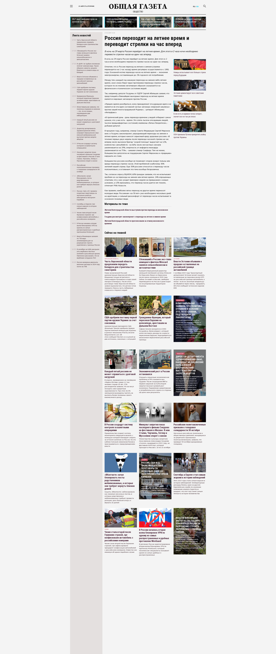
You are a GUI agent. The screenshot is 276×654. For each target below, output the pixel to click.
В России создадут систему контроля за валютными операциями (119, 427)
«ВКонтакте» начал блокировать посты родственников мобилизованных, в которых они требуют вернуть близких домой (120, 481)
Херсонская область (111, 259)
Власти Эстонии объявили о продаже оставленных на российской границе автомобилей (188, 265)
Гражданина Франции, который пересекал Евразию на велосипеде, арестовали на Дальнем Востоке (155, 321)
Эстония (176, 259)
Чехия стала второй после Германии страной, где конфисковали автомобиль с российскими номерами (119, 536)
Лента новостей (81, 35)
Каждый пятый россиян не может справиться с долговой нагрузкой (120, 374)
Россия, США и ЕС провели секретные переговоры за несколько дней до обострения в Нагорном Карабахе (154, 469)
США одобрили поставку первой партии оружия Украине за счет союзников (121, 320)
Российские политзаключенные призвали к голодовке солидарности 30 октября (190, 427)
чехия (106, 529)
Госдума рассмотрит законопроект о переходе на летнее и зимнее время (135, 217)
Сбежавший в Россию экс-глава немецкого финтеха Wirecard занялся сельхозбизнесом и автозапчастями (155, 263)
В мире (144, 460)
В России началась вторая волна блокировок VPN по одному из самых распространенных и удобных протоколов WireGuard (154, 535)
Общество (138, 11)
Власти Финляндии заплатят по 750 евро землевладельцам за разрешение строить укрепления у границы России (188, 525)
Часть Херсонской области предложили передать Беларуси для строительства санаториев (119, 265)
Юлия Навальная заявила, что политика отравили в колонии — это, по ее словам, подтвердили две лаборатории (189, 310)
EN (197, 6)
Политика (180, 300)
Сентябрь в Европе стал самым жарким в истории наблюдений (189, 476)
